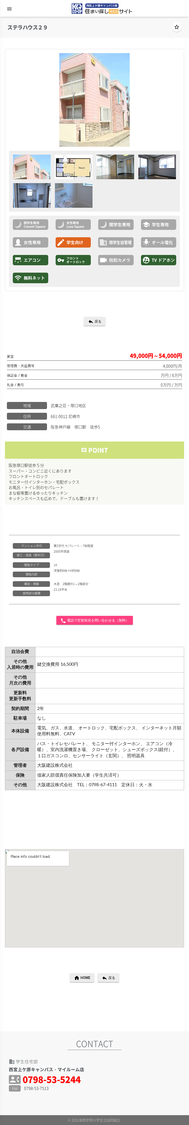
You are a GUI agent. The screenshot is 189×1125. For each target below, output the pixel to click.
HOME (82, 978)
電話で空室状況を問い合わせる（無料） (94, 621)
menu (9, 9)
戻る (94, 322)
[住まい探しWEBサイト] (100, 9)
